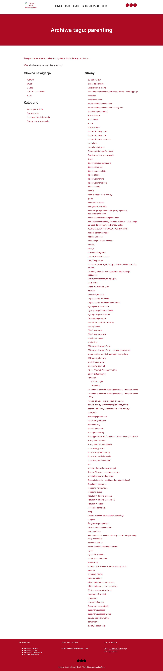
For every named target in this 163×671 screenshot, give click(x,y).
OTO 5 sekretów (95, 330)
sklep (90, 512)
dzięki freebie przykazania (99, 163)
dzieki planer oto (95, 167)
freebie (91, 191)
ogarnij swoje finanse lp (98, 306)
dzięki (90, 159)
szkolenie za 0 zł (95, 543)
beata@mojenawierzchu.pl (77, 648)
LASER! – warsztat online (99, 256)
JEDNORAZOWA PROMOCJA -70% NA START (108, 229)
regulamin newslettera (98, 488)
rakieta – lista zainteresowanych (102, 468)
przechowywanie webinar (99, 460)
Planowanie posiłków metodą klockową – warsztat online (113, 390)
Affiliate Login (96, 381)
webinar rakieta (95, 578)
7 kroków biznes (95, 100)
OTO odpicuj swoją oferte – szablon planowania (109, 350)
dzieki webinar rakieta (97, 183)
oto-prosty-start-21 (96, 366)
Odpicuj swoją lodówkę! (98, 299)
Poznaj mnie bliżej (96, 432)
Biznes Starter (94, 115)
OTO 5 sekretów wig (97, 334)
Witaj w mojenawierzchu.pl (99, 590)
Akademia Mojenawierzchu (100, 103)
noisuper (91, 291)
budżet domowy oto (97, 135)
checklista (92, 143)
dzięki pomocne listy (97, 171)
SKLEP (67, 6)
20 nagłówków (94, 80)
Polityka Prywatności (97, 421)
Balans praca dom (35, 109)
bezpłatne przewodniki (98, 111)
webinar (91, 570)
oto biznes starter (96, 338)
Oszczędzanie (33, 113)
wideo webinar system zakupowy (102, 586)
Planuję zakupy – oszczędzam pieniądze (106, 401)
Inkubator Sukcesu (96, 202)
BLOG (104, 6)
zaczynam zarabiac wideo (99, 614)
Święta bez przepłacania (99, 523)
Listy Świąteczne (95, 260)
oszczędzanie (94, 326)
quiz (89, 464)
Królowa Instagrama (96, 252)
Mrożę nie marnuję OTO (98, 287)
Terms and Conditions (97, 558)
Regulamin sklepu (95, 504)
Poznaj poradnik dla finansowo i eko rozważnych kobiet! (113, 436)
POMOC (58, 6)
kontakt (91, 245)
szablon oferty (94, 531)
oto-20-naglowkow (96, 362)
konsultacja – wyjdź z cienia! (100, 241)
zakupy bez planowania (98, 618)
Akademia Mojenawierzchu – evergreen (105, 107)
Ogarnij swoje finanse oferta (100, 310)
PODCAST (92, 413)
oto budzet (92, 342)
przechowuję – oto (96, 448)
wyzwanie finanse (96, 602)
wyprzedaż (92, 598)
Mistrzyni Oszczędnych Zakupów (102, 279)
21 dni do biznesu (95, 84)
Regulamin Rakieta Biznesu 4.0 (101, 500)
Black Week (93, 119)
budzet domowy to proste (99, 139)
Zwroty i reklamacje (96, 626)
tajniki (90, 550)
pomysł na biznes (95, 428)
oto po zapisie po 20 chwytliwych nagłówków (108, 354)
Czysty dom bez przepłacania (101, 155)
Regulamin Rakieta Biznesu (100, 496)
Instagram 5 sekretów (97, 206)
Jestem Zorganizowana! (98, 233)
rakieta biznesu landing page (100, 476)
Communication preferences (100, 151)
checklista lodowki (96, 147)
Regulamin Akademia (97, 484)
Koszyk (91, 249)
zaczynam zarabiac (96, 610)
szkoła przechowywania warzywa (102, 547)
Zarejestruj (95, 385)
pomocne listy (94, 425)
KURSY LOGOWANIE (90, 6)
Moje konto (93, 283)
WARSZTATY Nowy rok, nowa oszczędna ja (107, 566)
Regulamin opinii (30, 650)
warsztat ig (93, 562)
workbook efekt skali (97, 594)
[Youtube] (131, 5)
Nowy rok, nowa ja (96, 295)
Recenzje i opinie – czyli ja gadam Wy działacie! (109, 480)
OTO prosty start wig (97, 358)
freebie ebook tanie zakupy (100, 195)
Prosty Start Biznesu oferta (100, 444)
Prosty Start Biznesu (97, 440)
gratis (90, 199)
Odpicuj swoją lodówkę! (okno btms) (104, 303)
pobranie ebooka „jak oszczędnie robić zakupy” (109, 409)
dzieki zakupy (94, 187)
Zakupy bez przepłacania (38, 121)
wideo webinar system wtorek (101, 582)
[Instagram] (135, 5)
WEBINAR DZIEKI (95, 574)
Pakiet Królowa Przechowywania (102, 370)
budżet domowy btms (97, 131)
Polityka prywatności (32, 654)
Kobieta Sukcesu (95, 237)
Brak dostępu (94, 127)
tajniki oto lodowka (96, 554)
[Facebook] (127, 5)
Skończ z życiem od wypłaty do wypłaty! (106, 516)
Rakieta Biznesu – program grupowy (104, 472)
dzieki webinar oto (96, 179)
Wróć (26, 65)
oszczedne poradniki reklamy (101, 322)
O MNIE (76, 6)
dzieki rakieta (94, 175)
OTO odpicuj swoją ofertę (99, 346)
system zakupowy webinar (99, 527)
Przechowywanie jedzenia (38, 117)
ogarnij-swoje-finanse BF (99, 314)
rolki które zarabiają (96, 508)
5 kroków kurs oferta (97, 88)
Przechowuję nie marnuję (99, 452)
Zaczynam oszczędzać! (98, 606)
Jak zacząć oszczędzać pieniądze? (103, 218)
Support (91, 520)
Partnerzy (92, 378)
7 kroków (92, 96)
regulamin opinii (95, 492)
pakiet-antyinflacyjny (97, 374)
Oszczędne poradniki (97, 318)
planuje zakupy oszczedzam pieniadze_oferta (108, 405)
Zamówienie (93, 622)
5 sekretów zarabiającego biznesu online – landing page (113, 92)
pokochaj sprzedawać (97, 417)
